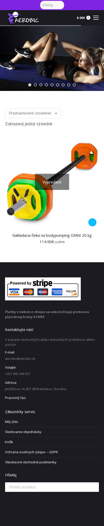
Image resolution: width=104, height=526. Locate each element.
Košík (9, 442)
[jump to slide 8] (68, 84)
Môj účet (11, 421)
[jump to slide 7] (63, 84)
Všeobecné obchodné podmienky (31, 462)
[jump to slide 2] (35, 84)
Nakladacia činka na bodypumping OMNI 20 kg (52, 235)
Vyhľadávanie (93, 487)
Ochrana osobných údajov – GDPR (31, 452)
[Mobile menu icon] (96, 18)
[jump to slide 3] (40, 84)
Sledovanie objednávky (23, 431)
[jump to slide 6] (57, 84)
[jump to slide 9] (74, 84)
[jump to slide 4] (46, 84)
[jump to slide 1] (29, 84)
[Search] (59, 5)
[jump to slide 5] (52, 84)
